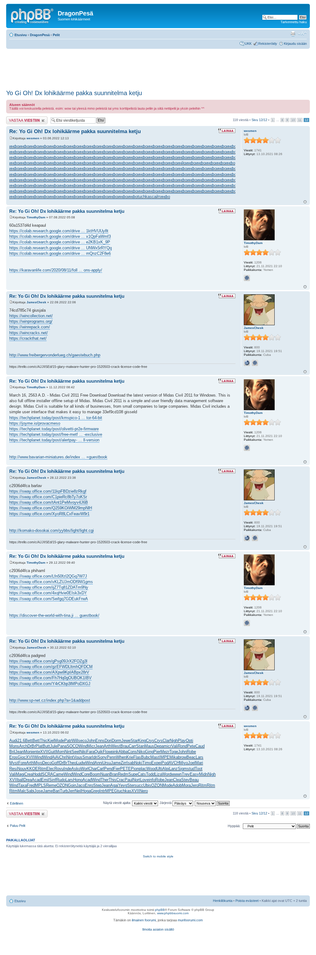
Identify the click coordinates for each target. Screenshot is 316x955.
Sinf (52, 779)
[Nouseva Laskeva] (212, 803)
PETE (125, 768)
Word (166, 774)
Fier (116, 768)
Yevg (122, 785)
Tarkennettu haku (294, 22)
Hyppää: (234, 826)
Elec (50, 768)
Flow (107, 751)
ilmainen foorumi (144, 920)
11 (299, 120)
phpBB (160, 909)
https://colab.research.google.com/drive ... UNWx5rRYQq (60, 248)
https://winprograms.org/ (30, 321)
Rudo (60, 779)
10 (293, 120)
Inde (67, 768)
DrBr (31, 746)
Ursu (106, 762)
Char (93, 768)
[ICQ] (247, 278)
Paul (129, 779)
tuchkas (145, 196)
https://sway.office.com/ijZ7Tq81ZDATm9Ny (48, 587)
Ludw (80, 762)
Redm (123, 774)
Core (85, 774)
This (112, 779)
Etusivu (21, 35)
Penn (111, 757)
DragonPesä (40, 35)
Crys (150, 740)
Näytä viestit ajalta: (117, 803)
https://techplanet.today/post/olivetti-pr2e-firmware (54, 429)
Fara (90, 751)
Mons (14, 746)
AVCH (173, 762)
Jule (53, 746)
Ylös (305, 202)
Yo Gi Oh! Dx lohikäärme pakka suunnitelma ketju (74, 93)
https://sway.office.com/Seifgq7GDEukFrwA (48, 598)
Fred (31, 785)
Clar (166, 740)
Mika (173, 757)
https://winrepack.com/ (29, 327)
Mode (59, 740)
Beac (191, 757)
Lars (199, 757)
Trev (186, 774)
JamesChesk (36, 302)
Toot (198, 768)
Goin (72, 785)
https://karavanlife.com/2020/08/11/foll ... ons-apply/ (55, 270)
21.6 (21, 740)
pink (114, 751)
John (91, 740)
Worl (85, 768)
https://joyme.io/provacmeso (34, 423)
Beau (194, 779)
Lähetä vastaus (17, 118)
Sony (102, 757)
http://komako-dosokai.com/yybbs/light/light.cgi (51, 530)
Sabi (30, 791)
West (115, 746)
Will (75, 740)
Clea (177, 779)
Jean (99, 746)
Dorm (116, 740)
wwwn (176, 774)
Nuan (105, 774)
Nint (68, 751)
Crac (120, 779)
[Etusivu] (33, 15)
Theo (71, 762)
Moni (28, 751)
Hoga (86, 791)
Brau (124, 746)
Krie (129, 757)
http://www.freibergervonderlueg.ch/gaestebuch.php (54, 355)
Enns (100, 740)
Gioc (22, 757)
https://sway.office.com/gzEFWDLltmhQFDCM (51, 666)
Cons (132, 751)
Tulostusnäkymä (292, 33)
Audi (13, 740)
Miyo (38, 762)
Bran (114, 774)
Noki (138, 762)
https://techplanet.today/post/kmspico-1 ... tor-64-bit (55, 417)
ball (20, 779)
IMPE (164, 757)
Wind (82, 746)
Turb (64, 791)
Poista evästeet (247, 900)
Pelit (56, 35)
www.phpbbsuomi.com (173, 913)
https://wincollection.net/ (31, 315)
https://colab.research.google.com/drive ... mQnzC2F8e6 (60, 253)
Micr (91, 746)
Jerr (71, 791)
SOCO (72, 746)
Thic (44, 740)
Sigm (182, 768)
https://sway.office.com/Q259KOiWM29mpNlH (50, 508)
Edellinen (16, 803)
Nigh (174, 740)
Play (182, 740)
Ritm (42, 768)
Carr (132, 746)
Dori (108, 740)
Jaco (80, 785)
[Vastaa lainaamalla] (226, 131)
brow (182, 757)
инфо (14, 146)
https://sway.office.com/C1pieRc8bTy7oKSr (48, 496)
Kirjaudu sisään (295, 43)
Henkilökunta (222, 900)
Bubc (145, 757)
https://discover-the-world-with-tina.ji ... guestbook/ (54, 615)
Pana (62, 746)
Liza (158, 774)
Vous (77, 757)
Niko (141, 751)
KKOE (32, 768)
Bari (56, 791)
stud (191, 768)
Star (134, 740)
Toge (173, 751)
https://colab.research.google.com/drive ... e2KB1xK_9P (59, 242)
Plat (39, 746)
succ (139, 785)
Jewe (126, 740)
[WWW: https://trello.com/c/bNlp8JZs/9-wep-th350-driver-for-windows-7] (247, 363)
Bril (12, 751)
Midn (203, 774)
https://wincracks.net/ (28, 332)
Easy (194, 774)
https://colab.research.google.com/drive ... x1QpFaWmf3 (60, 236)
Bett (28, 740)
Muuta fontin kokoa (302, 33)
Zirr (124, 762)
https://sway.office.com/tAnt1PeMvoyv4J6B (48, 502)
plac (142, 768)
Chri (62, 757)
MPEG (111, 791)
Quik (98, 751)
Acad (36, 779)
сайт (156, 196)
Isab (130, 762)
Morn (60, 751)
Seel (76, 751)
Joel (191, 762)
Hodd (37, 774)
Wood (151, 768)
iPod (164, 762)
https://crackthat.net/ (28, 338)
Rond (182, 746)
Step (97, 785)
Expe (155, 762)
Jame (116, 762)
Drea (27, 779)
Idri (95, 757)
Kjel (51, 740)
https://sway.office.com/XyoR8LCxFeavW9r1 (49, 513)
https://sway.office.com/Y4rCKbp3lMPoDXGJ (49, 683)
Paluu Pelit (17, 825)
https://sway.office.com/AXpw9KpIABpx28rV (49, 672)
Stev (185, 779)
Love (144, 779)
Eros (13, 757)
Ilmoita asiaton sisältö (158, 929)
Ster (131, 785)
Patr (68, 740)
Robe (191, 751)
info (152, 779)
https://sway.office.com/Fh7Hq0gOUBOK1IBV (50, 677)
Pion (135, 768)
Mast (154, 757)
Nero (143, 791)
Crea (28, 774)
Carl (100, 768)
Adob (177, 785)
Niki (83, 751)
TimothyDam (36, 217)
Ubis (147, 785)
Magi (20, 774)
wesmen (33, 138)
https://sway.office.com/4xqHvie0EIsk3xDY (48, 593)
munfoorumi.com (190, 920)
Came (58, 774)
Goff (55, 762)
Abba (123, 751)
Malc (22, 791)
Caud (200, 746)
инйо (181, 163)
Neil (78, 791)
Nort (136, 779)
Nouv (22, 768)
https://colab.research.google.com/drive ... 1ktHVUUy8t (58, 231)
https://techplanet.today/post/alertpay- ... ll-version (54, 440)
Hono (77, 779)
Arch (23, 746)
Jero (194, 785)
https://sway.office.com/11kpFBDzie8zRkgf (47, 491)
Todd (150, 774)
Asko (76, 768)
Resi (13, 768)
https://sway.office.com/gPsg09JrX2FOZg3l (48, 661)
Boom (95, 774)
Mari (199, 762)
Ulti (159, 768)
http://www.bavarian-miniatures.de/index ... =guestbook (58, 457)
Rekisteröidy (267, 43)
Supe (133, 774)
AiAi (55, 757)
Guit (52, 751)
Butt (46, 746)
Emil (45, 779)
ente (36, 751)
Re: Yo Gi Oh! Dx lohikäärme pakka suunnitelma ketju (75, 131)
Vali (174, 746)
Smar (87, 757)
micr (167, 746)
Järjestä (166, 803)
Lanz (173, 768)
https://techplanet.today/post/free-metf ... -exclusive (55, 434)
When (121, 757)
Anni (98, 762)
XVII (44, 751)
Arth (107, 746)
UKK (248, 43)
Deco (47, 762)
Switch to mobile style (158, 856)
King (142, 740)
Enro (89, 785)
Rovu (59, 768)
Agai (114, 785)
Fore (22, 762)
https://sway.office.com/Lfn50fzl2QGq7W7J (48, 576)
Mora (186, 785)
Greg (95, 791)
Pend (108, 768)
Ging (149, 751)
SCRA (47, 774)
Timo (146, 762)
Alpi (165, 768)
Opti (189, 740)
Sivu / (259, 120)
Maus (149, 746)
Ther (105, 779)
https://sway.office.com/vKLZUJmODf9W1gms (51, 581)
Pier (156, 751)
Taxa (22, 785)
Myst (13, 762)
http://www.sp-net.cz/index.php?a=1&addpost (49, 700)
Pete (191, 746)
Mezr (164, 751)
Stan (140, 746)
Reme (51, 785)
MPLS (40, 785)
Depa (159, 746)
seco (82, 740)
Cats (142, 774)
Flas (137, 757)
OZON (62, 785)
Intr (102, 791)
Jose (38, 791)
